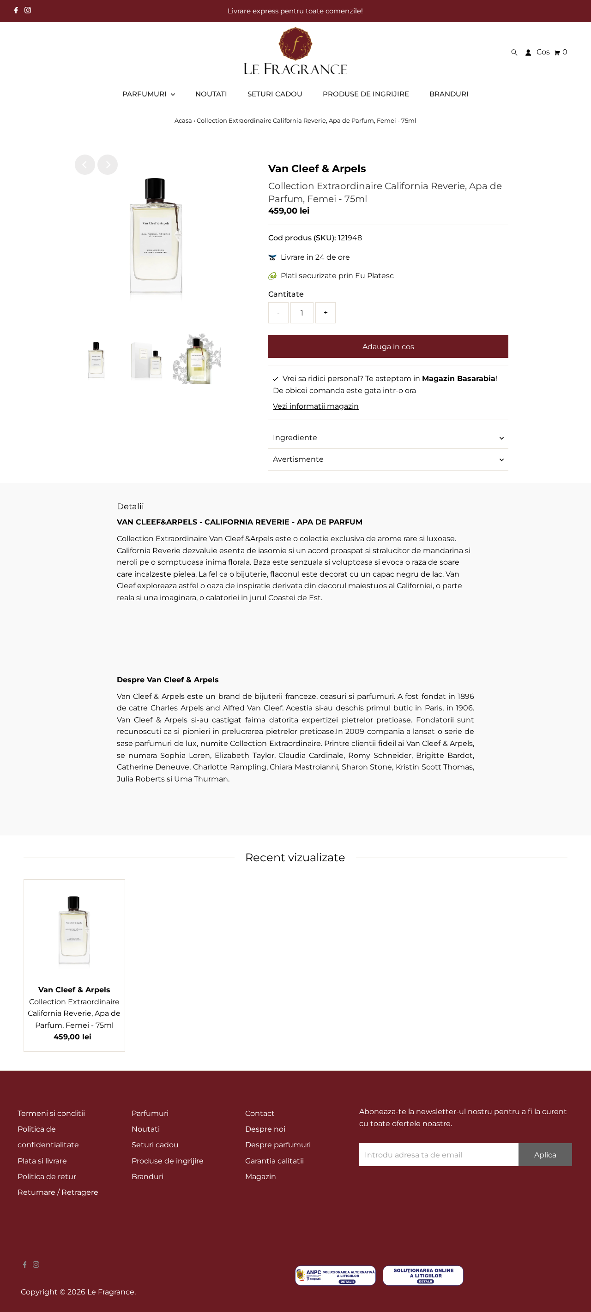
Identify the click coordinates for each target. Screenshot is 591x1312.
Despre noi (265, 1129)
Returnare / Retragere (58, 1192)
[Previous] (85, 165)
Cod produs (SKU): (302, 237)
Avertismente (298, 459)
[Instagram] (27, 11)
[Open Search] (514, 52)
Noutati (146, 1129)
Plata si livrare (42, 1161)
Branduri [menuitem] (449, 93)
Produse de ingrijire (168, 1161)
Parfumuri (150, 1113)
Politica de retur (47, 1176)
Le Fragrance (110, 1292)
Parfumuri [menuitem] (145, 93)
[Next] (107, 165)
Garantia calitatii (274, 1161)
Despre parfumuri (278, 1144)
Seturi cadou (155, 1144)
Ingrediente (295, 437)
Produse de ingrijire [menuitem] (366, 93)
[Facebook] (16, 11)
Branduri (147, 1176)
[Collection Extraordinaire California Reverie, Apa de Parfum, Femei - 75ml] (74, 930)
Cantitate (286, 294)
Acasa (184, 120)
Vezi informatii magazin (316, 406)
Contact (260, 1113)
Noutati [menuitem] (211, 93)
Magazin (260, 1176)
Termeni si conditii (51, 1113)
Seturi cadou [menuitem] (274, 93)
